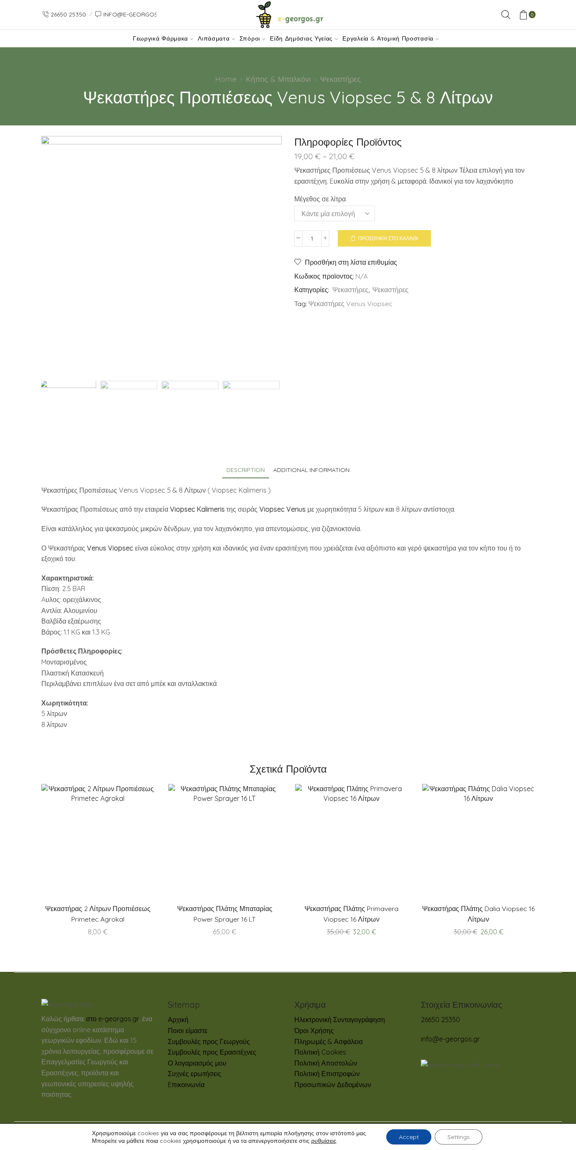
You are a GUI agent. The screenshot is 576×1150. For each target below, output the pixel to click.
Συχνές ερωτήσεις (194, 1073)
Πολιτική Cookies (320, 1052)
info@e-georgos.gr (450, 1039)
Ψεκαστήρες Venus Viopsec (350, 303)
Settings (458, 1137)
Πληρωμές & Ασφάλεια (328, 1041)
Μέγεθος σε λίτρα (320, 199)
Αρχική (178, 1019)
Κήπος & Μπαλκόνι (278, 79)
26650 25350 (440, 1019)
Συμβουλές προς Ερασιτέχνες (212, 1052)
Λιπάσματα (213, 38)
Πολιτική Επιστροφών (327, 1073)
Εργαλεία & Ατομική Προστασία (387, 38)
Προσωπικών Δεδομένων (332, 1084)
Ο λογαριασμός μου (197, 1063)
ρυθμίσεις (323, 1141)
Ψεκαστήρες (340, 79)
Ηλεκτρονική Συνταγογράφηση (339, 1019)
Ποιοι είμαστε (187, 1030)
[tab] (245, 470)
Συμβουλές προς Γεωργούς (209, 1041)
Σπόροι (250, 38)
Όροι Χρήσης (314, 1030)
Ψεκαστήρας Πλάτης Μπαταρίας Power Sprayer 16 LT (224, 913)
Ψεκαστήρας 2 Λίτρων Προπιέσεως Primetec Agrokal (98, 913)
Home (226, 79)
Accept (409, 1137)
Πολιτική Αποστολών (325, 1063)
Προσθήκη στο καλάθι (388, 238)
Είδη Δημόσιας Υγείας (301, 38)
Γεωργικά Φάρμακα (160, 38)
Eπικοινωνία (186, 1084)
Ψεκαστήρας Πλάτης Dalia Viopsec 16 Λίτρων (478, 913)
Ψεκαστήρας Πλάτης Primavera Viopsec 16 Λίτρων (351, 913)
